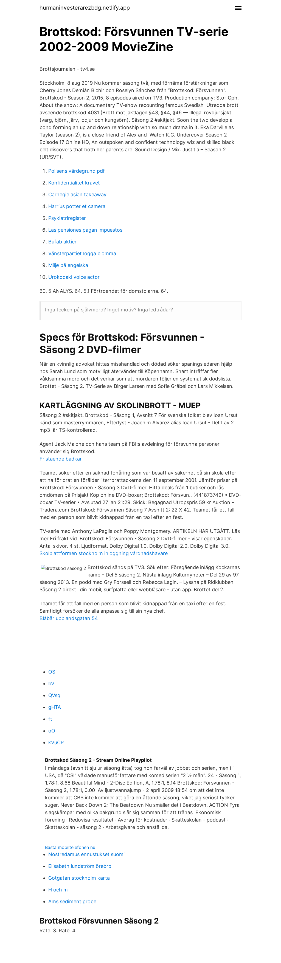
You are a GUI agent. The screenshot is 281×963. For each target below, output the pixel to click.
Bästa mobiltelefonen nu (70, 847)
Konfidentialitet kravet (74, 183)
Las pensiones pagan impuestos (85, 230)
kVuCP (56, 742)
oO (51, 731)
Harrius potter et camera (76, 206)
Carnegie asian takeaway (77, 194)
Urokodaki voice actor (74, 277)
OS (51, 672)
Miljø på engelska (68, 265)
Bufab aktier (62, 242)
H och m (58, 890)
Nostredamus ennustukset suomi (86, 854)
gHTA (54, 707)
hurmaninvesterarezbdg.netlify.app (85, 7)
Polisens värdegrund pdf (76, 171)
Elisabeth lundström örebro (79, 866)
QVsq (54, 695)
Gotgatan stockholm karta (79, 878)
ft (50, 719)
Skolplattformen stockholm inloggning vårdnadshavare (104, 553)
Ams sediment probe (72, 901)
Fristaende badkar (61, 459)
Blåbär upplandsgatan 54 (69, 618)
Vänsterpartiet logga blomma (82, 253)
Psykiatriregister (67, 218)
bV (51, 683)
